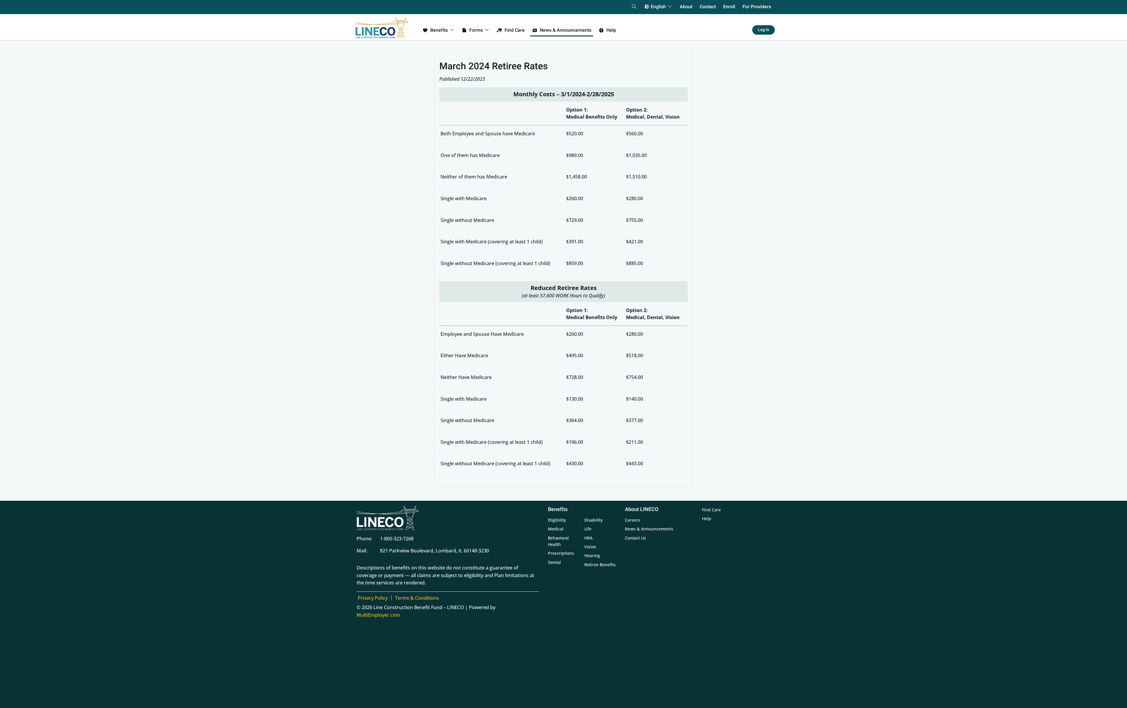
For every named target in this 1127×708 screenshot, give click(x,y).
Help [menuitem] (610, 30)
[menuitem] (757, 6)
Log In (763, 30)
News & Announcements (649, 529)
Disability (593, 520)
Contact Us (635, 538)
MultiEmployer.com (378, 615)
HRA (588, 538)
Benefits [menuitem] (438, 30)
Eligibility (557, 520)
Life (587, 529)
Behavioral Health (558, 541)
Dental (554, 562)
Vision (590, 546)
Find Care (711, 510)
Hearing (592, 555)
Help (706, 518)
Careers (632, 520)
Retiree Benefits (600, 564)
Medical (556, 529)
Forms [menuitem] (475, 30)
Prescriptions (561, 553)
